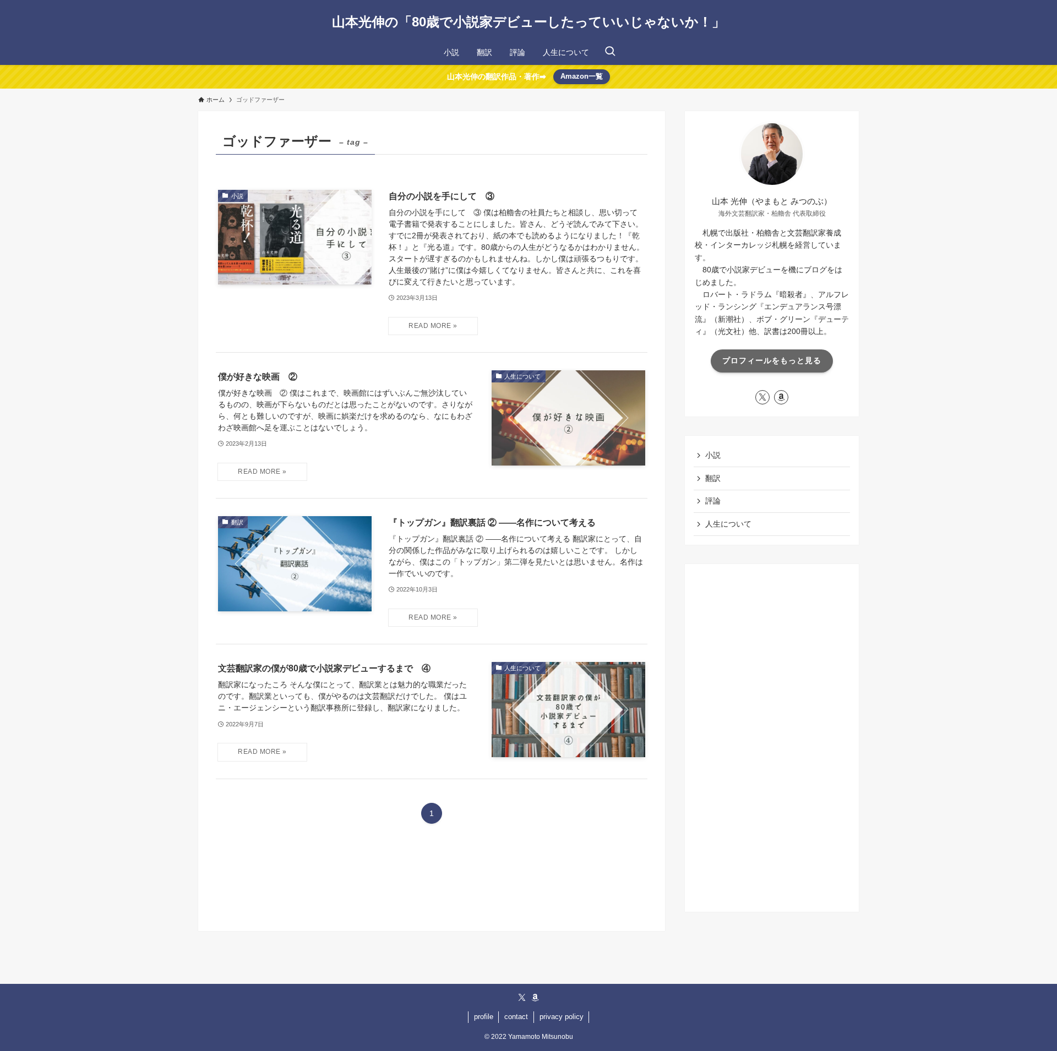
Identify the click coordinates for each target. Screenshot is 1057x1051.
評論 (713, 500)
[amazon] (781, 397)
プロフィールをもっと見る (771, 360)
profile (483, 1016)
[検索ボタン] (610, 52)
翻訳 (713, 478)
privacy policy (562, 1016)
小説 (713, 455)
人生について (728, 523)
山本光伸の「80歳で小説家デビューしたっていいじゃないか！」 (528, 22)
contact (516, 1016)
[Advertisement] (772, 738)
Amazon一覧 (581, 76)
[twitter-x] (762, 397)
